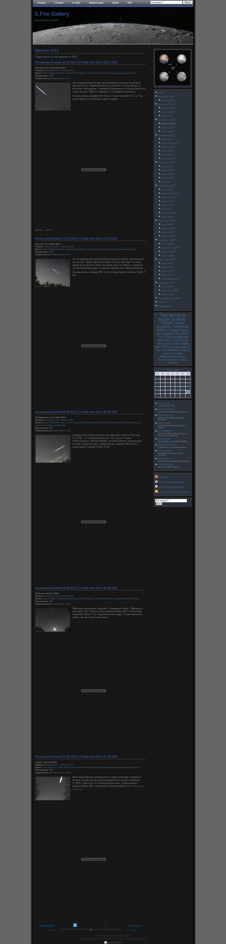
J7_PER (59, 599)
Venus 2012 (167, 155)
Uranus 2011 (168, 178)
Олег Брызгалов (166, 409)
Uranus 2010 (168, 205)
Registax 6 (166, 326)
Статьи (162, 302)
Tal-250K (182, 333)
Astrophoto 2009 (167, 221)
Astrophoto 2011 (167, 162)
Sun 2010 (166, 209)
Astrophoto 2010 (167, 186)
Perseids (76, 599)
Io (179, 350)
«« (157, 370)
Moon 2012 (167, 139)
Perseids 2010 (168, 213)
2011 (169, 343)
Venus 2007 (167, 267)
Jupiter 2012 (168, 147)
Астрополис (164, 403)
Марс (174, 330)
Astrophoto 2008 (167, 240)
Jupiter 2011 (168, 170)
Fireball (51, 73)
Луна (184, 340)
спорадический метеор (125, 73)
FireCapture (165, 333)
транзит (168, 353)
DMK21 (163, 330)
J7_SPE (69, 423)
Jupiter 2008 (168, 252)
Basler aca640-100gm (173, 321)
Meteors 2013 (67, 70)
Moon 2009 (167, 224)
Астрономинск (165, 431)
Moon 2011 (167, 166)
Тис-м (166, 315)
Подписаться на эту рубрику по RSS (56, 56)
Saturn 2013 (167, 131)
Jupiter (179, 323)
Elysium (174, 359)
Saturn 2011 (168, 174)
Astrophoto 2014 (167, 104)
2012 (176, 340)
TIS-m (180, 315)
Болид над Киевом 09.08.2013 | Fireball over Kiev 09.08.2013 (76, 588)
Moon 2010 (167, 190)
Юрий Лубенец (165, 415)
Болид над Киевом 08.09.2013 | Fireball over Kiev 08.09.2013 (76, 412)
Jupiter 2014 (167, 112)
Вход (144, 939)
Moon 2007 (167, 263)
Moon (161, 343)
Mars (184, 330)
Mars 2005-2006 (169, 290)
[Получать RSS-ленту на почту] (156, 492)
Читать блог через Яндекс (171, 487)
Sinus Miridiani (177, 361)
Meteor (69, 73)
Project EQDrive (165, 464)
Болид (103, 73)
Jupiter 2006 (167, 294)
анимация (180, 337)
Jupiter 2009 (168, 228)
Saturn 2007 (167, 275)
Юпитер (182, 326)
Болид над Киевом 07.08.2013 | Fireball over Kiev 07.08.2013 (76, 756)
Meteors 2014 (168, 108)
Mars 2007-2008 (170, 248)
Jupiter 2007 (167, 271)
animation (164, 340)
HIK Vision (60, 73)
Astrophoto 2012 (167, 135)
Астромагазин (165, 450)
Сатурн (175, 347)
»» (188, 370)
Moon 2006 (167, 287)
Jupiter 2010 (168, 197)
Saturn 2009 (167, 232)
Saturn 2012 (167, 151)
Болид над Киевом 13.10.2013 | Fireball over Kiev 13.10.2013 (76, 238)
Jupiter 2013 (167, 127)
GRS (165, 347)
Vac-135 (161, 350)
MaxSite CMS (97, 939)
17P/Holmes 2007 (170, 279)
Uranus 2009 (168, 236)
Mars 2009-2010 (170, 193)
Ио (176, 350)
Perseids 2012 (168, 159)
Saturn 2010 (167, 201)
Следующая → (135, 925)
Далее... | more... (44, 230)
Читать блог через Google (171, 482)
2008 (184, 343)
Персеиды (134, 599)
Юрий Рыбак (164, 439)
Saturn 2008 (167, 256)
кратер (180, 356)
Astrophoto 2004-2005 (169, 298)
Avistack (163, 359)
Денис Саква (164, 423)
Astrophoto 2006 (166, 283)
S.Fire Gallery (51, 14)
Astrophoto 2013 (52, 70)
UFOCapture (93, 73)
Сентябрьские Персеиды (55, 425)
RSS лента (163, 477)
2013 (44, 73)
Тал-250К (164, 337)
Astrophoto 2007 (166, 259)
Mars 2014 (167, 116)
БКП (158, 347)
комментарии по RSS (60, 78)
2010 (177, 343)
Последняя (132, 930)
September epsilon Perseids (94, 423)
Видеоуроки (164, 306)
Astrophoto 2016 (166, 96)
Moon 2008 (167, 244)
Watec (110, 599)
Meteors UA (163, 458)
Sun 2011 (166, 182)
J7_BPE (59, 767)
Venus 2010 (167, 217)
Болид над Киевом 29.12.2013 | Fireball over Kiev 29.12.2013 (76, 62)
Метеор (110, 73)
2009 (170, 350)
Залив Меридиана (171, 355)
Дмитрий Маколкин (167, 444)
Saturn (185, 347)
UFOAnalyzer (80, 73)
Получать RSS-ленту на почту (173, 492)
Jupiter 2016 (167, 100)
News (161, 93)
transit (185, 350)
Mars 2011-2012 (170, 143)
